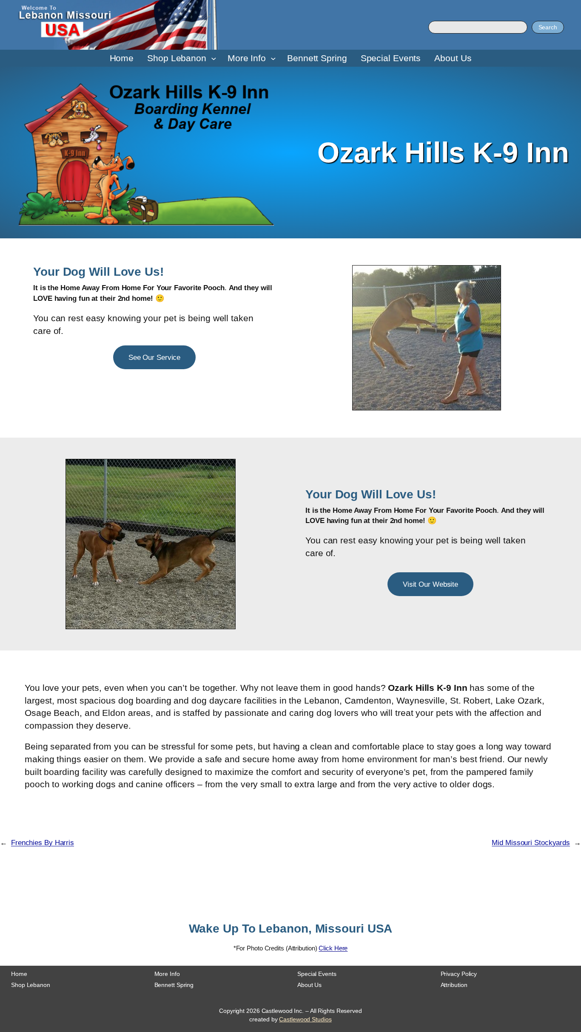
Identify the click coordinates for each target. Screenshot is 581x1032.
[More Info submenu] (273, 58)
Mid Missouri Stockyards (531, 842)
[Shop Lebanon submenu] (213, 58)
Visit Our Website (430, 584)
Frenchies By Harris (42, 842)
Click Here (333, 948)
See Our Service (154, 357)
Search (547, 27)
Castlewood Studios (305, 1019)
